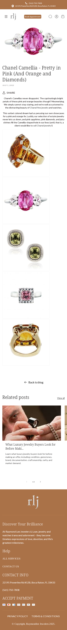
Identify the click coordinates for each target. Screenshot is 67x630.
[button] (50, 16)
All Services (11, 558)
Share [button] (11, 92)
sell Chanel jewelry (42, 125)
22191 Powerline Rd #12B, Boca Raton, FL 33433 (35, 6)
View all (61, 398)
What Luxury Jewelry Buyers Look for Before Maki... (30, 446)
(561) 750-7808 (35, 3)
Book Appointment (33, 16)
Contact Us (10, 566)
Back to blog (35, 382)
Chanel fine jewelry (39, 107)
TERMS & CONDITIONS (45, 616)
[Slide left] (26, 481)
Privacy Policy (17, 616)
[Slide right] (40, 481)
